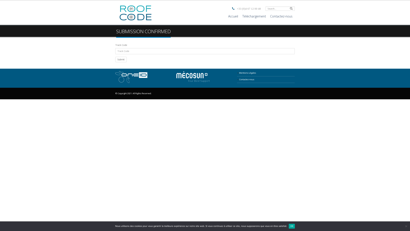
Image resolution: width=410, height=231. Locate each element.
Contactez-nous (281, 16)
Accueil (233, 16)
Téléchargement (254, 16)
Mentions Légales (247, 73)
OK (291, 226)
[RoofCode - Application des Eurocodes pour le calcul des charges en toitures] (135, 12)
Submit (121, 59)
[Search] (291, 8)
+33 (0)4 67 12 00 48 (249, 8)
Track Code (121, 45)
